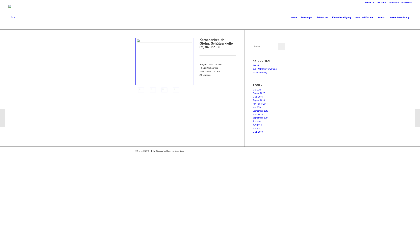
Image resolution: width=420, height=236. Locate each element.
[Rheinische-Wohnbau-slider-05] (164, 61)
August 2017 (259, 93)
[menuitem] (400, 2)
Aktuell (256, 65)
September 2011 (260, 117)
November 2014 (260, 103)
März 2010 (258, 131)
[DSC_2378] (153, 90)
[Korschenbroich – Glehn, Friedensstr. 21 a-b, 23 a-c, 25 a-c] (417, 118)
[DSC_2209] (164, 90)
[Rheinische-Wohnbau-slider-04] (176, 90)
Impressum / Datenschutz (400, 2)
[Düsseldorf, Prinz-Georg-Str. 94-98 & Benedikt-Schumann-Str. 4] (2, 118)
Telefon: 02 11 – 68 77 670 (375, 2)
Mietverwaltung (260, 72)
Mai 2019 (257, 89)
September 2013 (260, 110)
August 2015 (259, 100)
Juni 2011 (257, 124)
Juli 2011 (257, 121)
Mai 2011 (257, 128)
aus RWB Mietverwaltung (265, 68)
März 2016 (258, 96)
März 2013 (258, 114)
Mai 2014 (257, 107)
